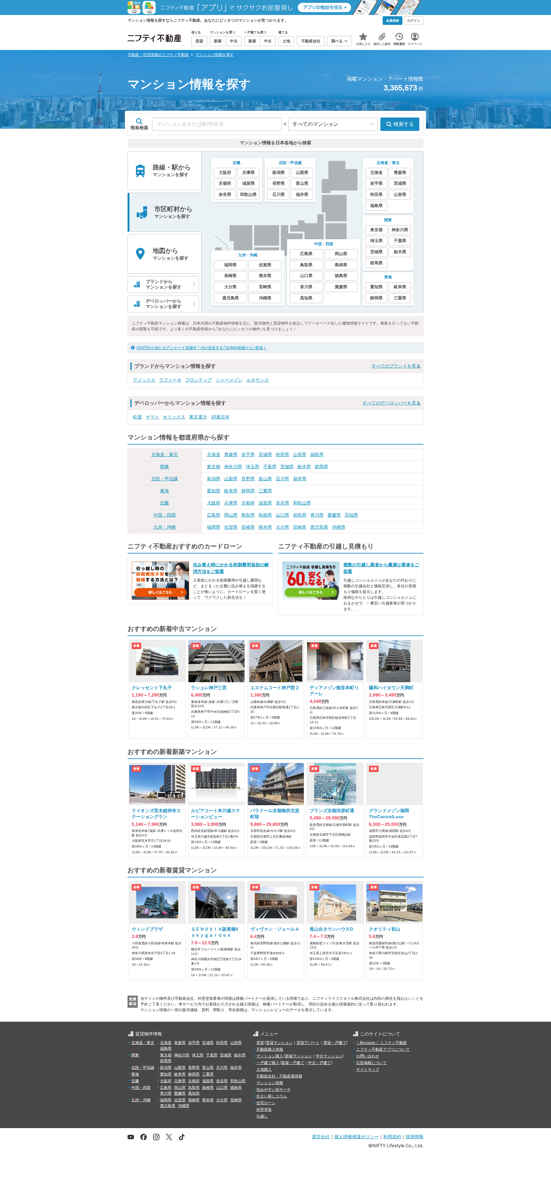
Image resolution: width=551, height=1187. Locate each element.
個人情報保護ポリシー (356, 1136)
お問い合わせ (367, 1056)
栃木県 (304, 466)
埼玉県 (252, 466)
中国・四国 (164, 515)
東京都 (213, 466)
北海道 (213, 454)
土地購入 (264, 1069)
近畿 (164, 502)
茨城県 (287, 466)
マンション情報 (269, 1083)
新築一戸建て (292, 1063)
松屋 (137, 416)
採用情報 (414, 1136)
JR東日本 (220, 416)
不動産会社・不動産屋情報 (279, 1076)
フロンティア (198, 380)
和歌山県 (302, 502)
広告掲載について (371, 1063)
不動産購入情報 (269, 1049)
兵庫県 (231, 502)
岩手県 (248, 454)
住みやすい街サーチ (273, 1089)
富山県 (265, 478)
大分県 (282, 527)
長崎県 (248, 527)
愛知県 (213, 490)
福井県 (299, 478)
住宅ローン (266, 1103)
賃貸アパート (308, 1042)
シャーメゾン (229, 380)
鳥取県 (248, 515)
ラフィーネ (170, 380)
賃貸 (260, 1042)
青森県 (231, 454)
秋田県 (282, 454)
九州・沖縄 (164, 527)
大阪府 (213, 502)
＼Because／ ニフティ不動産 (381, 1042)
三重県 (265, 490)
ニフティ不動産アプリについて (383, 1049)
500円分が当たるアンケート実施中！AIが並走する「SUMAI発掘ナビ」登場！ (201, 348)
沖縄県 (338, 527)
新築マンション (298, 1056)
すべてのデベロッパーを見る (392, 402)
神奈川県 (233, 466)
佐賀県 (231, 527)
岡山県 (231, 515)
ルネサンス (257, 380)
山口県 (282, 515)
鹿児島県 (319, 527)
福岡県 (213, 527)
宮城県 (265, 454)
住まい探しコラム (271, 1096)
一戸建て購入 (267, 1063)
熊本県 (265, 527)
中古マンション (329, 1056)
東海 (164, 490)
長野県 (248, 478)
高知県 (351, 515)
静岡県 (248, 490)
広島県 (213, 515)
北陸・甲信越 (164, 478)
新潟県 (213, 478)
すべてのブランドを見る (396, 365)
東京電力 (198, 416)
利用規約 (392, 1136)
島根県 (265, 515)
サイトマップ (367, 1069)
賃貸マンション (279, 1042)
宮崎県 (299, 527)
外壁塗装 (264, 1109)
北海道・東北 (164, 454)
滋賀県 (265, 502)
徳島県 (299, 515)
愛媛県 (334, 515)
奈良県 (282, 502)
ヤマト (152, 416)
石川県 (282, 478)
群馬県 (321, 466)
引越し (262, 1116)
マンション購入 (269, 1056)
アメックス (144, 380)
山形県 (299, 454)
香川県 (317, 515)
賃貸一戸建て (334, 1042)
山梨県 (231, 478)
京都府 (248, 502)
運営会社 (321, 1136)
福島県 (317, 454)
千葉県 (269, 466)
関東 (164, 466)
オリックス (174, 416)
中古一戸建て (319, 1063)
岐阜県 (231, 490)
